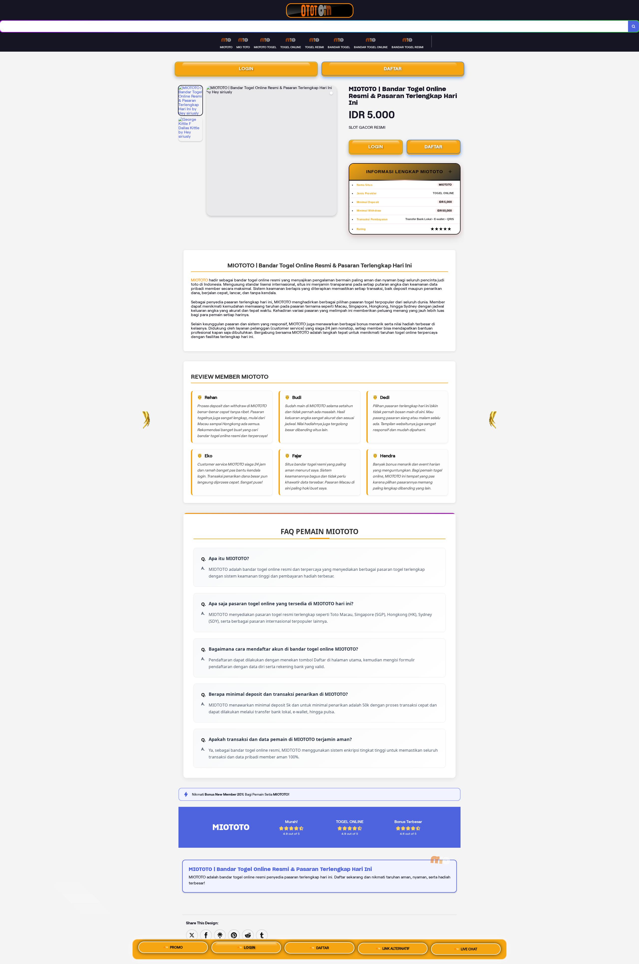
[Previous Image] (210, 151)
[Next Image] (333, 151)
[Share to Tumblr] (262, 935)
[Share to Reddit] (248, 935)
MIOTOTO (199, 280)
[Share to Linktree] (220, 935)
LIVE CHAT (469, 949)
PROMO (176, 948)
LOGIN (246, 68)
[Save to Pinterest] (234, 935)
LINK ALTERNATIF (396, 949)
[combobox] (314, 26)
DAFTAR (393, 68)
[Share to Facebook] (206, 935)
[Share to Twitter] (192, 935)
